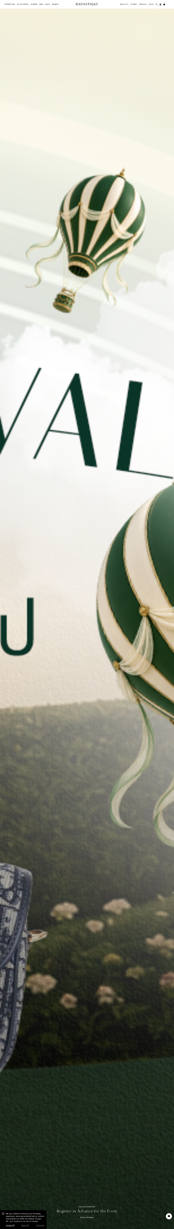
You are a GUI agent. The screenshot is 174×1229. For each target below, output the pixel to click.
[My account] (160, 4)
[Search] (156, 4)
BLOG (151, 4)
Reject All (25, 1225)
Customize (40, 1225)
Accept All (10, 1225)
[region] (23, 1219)
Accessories (23, 4)
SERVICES (143, 4)
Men (41, 4)
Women (34, 4)
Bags (47, 4)
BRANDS (55, 4)
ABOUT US (124, 4)
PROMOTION (10, 4)
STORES (133, 4)
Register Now (87, 1217)
